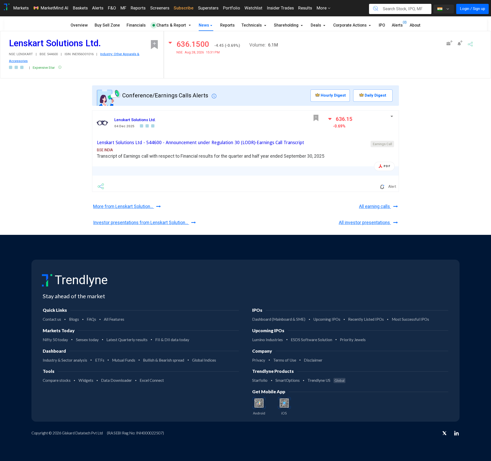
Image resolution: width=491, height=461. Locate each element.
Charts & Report (171, 25)
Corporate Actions (350, 25)
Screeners (159, 7)
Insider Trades (280, 7)
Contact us (52, 319)
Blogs (74, 319)
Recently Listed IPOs (366, 319)
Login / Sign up (472, 8)
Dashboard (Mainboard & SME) (278, 319)
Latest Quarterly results (127, 339)
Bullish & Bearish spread (163, 360)
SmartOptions (287, 380)
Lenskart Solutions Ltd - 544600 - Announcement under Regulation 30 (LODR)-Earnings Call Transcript (200, 142)
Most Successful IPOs (410, 319)
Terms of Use (284, 360)
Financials (136, 25)
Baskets (80, 7)
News (204, 25)
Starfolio (259, 380)
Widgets (86, 380)
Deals (316, 25)
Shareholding (286, 25)
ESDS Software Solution (311, 339)
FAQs (91, 319)
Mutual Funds (123, 360)
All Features (114, 319)
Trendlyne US (325, 380)
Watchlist (253, 7)
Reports (138, 7)
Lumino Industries (267, 339)
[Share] (470, 43)
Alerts (97, 7)
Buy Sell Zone (107, 25)
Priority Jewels (353, 339)
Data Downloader (116, 380)
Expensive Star (44, 68)
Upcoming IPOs (326, 319)
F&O (112, 7)
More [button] (322, 7)
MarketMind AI (54, 7)
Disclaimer (313, 360)
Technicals (252, 25)
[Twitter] (444, 433)
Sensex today (87, 339)
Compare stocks (57, 380)
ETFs (99, 360)
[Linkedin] (456, 433)
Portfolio (231, 7)
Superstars (208, 7)
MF (123, 7)
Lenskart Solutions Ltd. (135, 120)
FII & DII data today (172, 339)
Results (305, 7)
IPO (382, 25)
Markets (21, 7)
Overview (79, 25)
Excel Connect (152, 380)
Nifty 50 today (55, 339)
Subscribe (183, 7)
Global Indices (204, 360)
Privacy (258, 360)
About (415, 25)
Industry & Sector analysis (65, 360)
